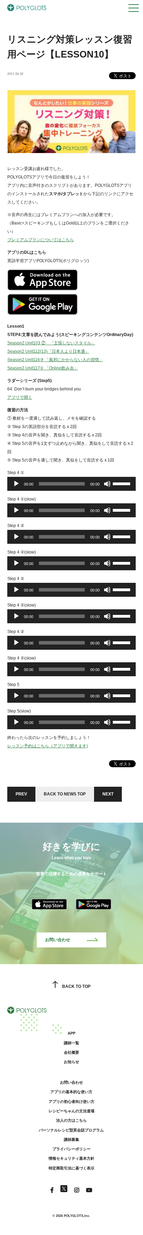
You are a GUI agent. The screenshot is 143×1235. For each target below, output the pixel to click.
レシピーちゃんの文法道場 (71, 1111)
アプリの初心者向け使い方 (71, 1101)
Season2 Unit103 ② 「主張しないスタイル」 (51, 343)
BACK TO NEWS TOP (65, 794)
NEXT (107, 794)
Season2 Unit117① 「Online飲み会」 (42, 368)
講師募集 (71, 1139)
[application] (71, 484)
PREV (21, 794)
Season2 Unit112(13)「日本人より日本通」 (48, 351)
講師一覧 (71, 1043)
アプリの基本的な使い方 (71, 1092)
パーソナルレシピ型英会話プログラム (71, 1130)
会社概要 (71, 1052)
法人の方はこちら (71, 1120)
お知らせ (71, 1062)
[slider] (122, 483)
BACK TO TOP (76, 986)
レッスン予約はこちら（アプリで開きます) (47, 746)
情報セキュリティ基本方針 (71, 1158)
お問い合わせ (57, 939)
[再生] (16, 483)
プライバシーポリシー (71, 1149)
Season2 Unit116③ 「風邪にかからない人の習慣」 (55, 359)
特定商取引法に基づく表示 (71, 1168)
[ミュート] (107, 483)
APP (71, 1033)
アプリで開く (19, 397)
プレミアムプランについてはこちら (40, 239)
